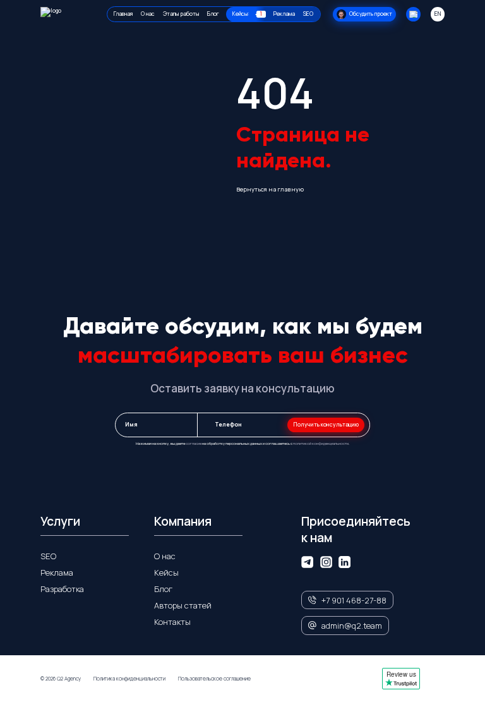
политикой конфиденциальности (321, 443)
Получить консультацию (326, 424)
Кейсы (166, 572)
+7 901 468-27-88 (353, 600)
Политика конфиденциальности (129, 678)
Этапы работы (181, 14)
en (437, 14)
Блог (213, 14)
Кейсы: (247, 14)
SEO (308, 14)
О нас (148, 14)
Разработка (62, 589)
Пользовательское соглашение (214, 678)
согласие (193, 443)
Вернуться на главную (270, 189)
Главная (123, 14)
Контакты (172, 621)
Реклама (284, 14)
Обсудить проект (370, 14)
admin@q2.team (351, 625)
